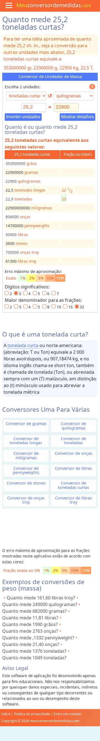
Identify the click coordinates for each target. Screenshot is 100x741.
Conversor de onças (73, 453)
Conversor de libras (73, 468)
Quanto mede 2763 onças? (30, 631)
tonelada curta (23, 345)
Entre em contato (67, 714)
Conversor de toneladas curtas (73, 485)
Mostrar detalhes (77, 116)
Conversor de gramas (26, 423)
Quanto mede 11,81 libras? (30, 618)
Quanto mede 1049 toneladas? (34, 658)
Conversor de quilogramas (73, 425)
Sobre (6, 714)
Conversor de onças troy (26, 500)
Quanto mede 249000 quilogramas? (39, 604)
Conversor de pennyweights (26, 470)
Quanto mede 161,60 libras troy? (41, 598)
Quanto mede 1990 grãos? (30, 624)
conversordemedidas (53, 5)
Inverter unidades (23, 116)
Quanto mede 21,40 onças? (30, 644)
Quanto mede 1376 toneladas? (34, 651)
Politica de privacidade (32, 714)
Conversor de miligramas (26, 455)
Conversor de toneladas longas (26, 440)
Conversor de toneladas (73, 440)
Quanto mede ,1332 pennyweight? (38, 638)
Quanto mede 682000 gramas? (34, 611)
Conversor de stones (26, 483)
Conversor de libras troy (73, 500)
